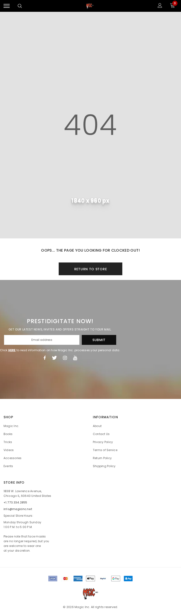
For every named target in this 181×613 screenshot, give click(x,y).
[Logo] (90, 6)
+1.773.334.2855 (15, 502)
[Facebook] (44, 358)
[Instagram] (65, 358)
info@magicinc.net (18, 509)
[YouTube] (75, 358)
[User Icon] (160, 6)
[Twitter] (54, 358)
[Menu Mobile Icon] (7, 6)
